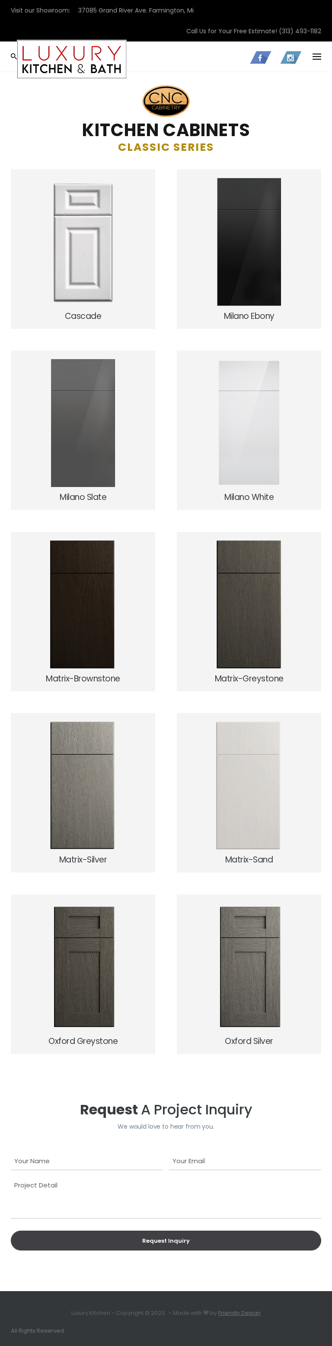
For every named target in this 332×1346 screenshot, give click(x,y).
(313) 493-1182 (300, 31)
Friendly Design (239, 1313)
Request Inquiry (166, 1241)
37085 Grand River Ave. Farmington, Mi (136, 10)
